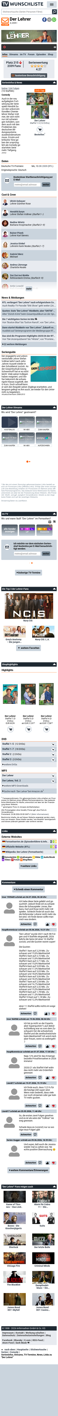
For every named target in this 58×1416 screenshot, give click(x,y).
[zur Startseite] (22, 3)
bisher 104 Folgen (10, 88)
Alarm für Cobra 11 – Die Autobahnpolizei (42, 1205)
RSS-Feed (38, 1340)
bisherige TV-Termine (29, 572)
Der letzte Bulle (42, 1247)
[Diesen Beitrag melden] (35, 924)
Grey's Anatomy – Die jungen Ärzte (13, 640)
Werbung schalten (35, 1333)
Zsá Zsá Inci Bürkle (19, 275)
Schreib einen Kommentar (29, 889)
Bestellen (39, 134)
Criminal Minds (42, 1266)
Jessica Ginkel (17, 243)
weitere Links (29, 866)
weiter (46, 184)
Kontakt (20, 1333)
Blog (48, 1335)
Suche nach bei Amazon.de (23, 791)
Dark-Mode (21, 1342)
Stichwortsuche (38, 1349)
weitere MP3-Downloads (16, 785)
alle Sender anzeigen (10, 530)
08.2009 (43, 166)
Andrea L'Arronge (18, 264)
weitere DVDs (10, 764)
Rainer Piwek (16, 233)
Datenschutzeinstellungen (30, 1335)
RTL (51, 166)
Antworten (26, 924)
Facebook (7, 1340)
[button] (44, 19)
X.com (27, 1340)
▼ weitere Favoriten (28, 648)
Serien (4, 1352)
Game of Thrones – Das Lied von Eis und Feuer (13, 1205)
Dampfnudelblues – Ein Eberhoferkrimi (42, 1286)
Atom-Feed (8, 1342)
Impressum (8, 1333)
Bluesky (18, 1340)
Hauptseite (23, 1349)
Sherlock (13, 1247)
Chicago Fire (13, 1266)
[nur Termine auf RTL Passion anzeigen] (44, 530)
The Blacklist (13, 1284)
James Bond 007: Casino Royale (42, 1308)
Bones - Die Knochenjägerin (13, 1227)
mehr (29, 288)
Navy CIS (28, 620)
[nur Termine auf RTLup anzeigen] (27, 530)
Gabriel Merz (16, 254)
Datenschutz (8, 1335)
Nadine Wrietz (17, 222)
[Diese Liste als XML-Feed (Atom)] (55, 521)
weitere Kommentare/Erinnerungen (29, 1170)
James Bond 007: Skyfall (13, 1308)
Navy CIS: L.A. (42, 639)
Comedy (14, 1352)
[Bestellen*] (40, 129)
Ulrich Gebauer (17, 201)
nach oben (10, 1349)
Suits (42, 1225)
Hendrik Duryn (17, 211)
